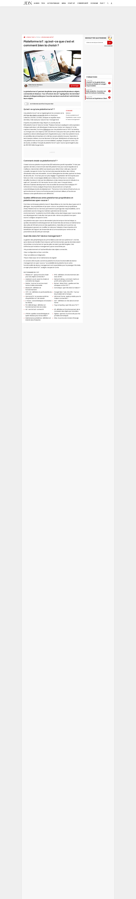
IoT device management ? (73, 119)
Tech (43, 3)
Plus (102, 3)
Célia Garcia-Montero (35, 84)
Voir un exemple (108, 45)
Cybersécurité (82, 3)
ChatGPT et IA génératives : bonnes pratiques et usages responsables (96, 83)
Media (64, 3)
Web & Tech (31, 37)
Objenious (46, 129)
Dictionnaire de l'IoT (48, 37)
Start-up (71, 3)
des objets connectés (37, 115)
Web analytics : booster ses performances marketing (96, 91)
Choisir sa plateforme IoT (72, 115)
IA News (36, 3)
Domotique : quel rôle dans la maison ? (67, 287)
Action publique (53, 3)
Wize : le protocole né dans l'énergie (66, 318)
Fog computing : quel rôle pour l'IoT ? (66, 305)
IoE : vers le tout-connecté (34, 309)
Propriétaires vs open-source (73, 117)
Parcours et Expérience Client (96, 97)
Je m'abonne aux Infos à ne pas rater (41, 103)
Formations (92, 77)
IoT (42, 122)
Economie (94, 3)
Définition (68, 113)
